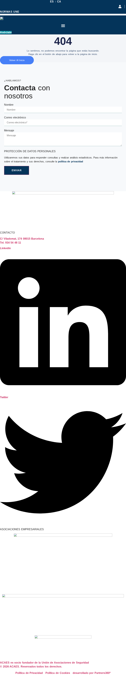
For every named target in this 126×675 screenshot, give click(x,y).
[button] (63, 26)
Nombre (8, 104)
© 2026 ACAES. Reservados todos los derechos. (31, 666)
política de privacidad (70, 161)
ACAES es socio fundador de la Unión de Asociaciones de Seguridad (44, 662)
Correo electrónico (15, 117)
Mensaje (9, 130)
